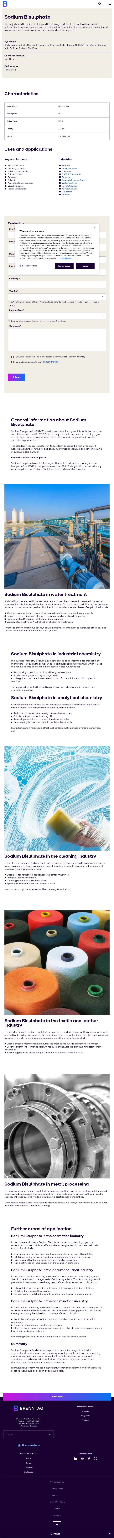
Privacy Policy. (66, 258)
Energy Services (69, 168)
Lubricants (67, 192)
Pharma (66, 165)
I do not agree (64, 266)
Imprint (57, 1509)
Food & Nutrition (70, 186)
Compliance (57, 1495)
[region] (57, 249)
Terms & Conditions (57, 1502)
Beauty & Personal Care (73, 180)
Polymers (66, 177)
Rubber (65, 194)
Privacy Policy (57, 1489)
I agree (85, 266)
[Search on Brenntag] (99, 4)
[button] (109, 1534)
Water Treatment (70, 183)
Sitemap (57, 1515)
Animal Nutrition (70, 189)
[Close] (95, 228)
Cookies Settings (29, 266)
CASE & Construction (72, 174)
